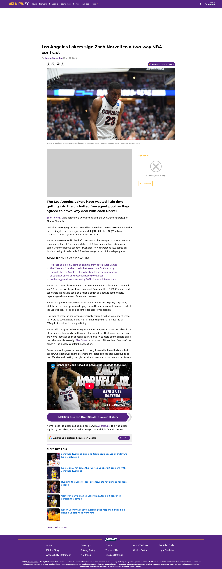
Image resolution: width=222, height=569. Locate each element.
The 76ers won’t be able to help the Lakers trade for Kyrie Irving (82, 268)
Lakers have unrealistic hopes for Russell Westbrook (76, 275)
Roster (76, 4)
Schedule (53, 4)
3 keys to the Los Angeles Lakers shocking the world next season (83, 272)
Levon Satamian (54, 58)
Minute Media (32, 562)
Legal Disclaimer (167, 550)
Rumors (43, 4)
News (34, 4)
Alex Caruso (82, 340)
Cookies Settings (114, 555)
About (49, 545)
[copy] (62, 64)
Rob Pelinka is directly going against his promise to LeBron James (83, 264)
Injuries (85, 4)
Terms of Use (112, 550)
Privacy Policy (88, 550)
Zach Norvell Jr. (55, 217)
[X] (206, 4)
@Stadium (116, 231)
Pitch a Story (52, 550)
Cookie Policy (140, 550)
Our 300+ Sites (140, 545)
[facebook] (200, 4)
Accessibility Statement (58, 555)
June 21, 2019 (91, 234)
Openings (86, 545)
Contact (109, 545)
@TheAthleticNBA (101, 231)
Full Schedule (145, 183)
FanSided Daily (166, 545)
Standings (66, 4)
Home (49, 527)
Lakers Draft (61, 527)
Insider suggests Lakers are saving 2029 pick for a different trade (83, 279)
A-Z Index (86, 555)
